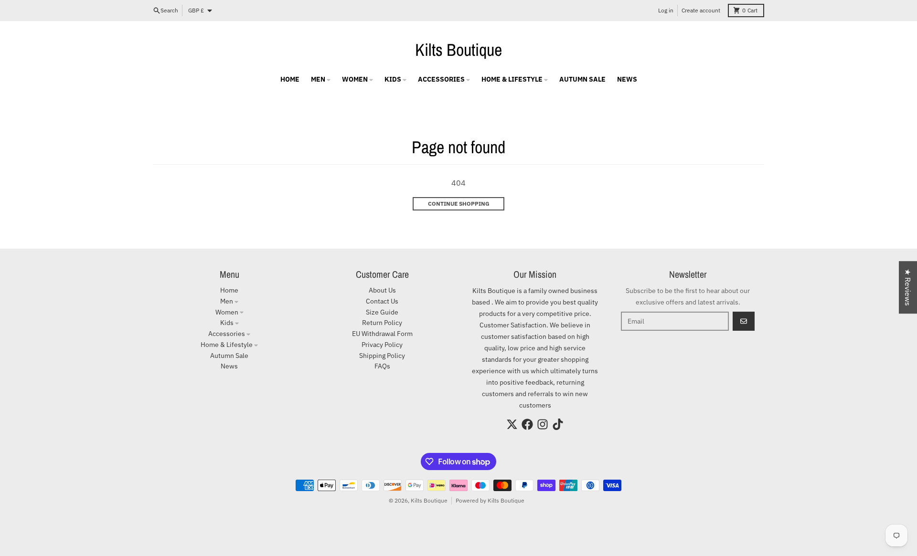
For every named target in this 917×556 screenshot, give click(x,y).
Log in (665, 10)
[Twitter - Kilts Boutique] (512, 424)
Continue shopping (459, 203)
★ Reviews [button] (908, 287)
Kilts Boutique (458, 49)
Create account (701, 10)
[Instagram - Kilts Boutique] (542, 424)
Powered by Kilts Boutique (490, 500)
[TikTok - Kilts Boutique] (558, 424)
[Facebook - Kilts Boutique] (527, 424)
